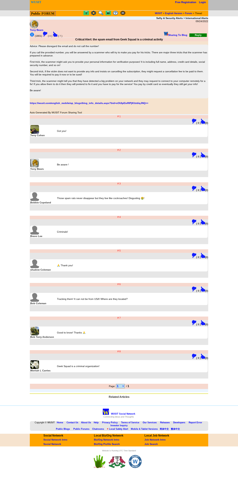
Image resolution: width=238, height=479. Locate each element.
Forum (188, 13)
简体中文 (164, 429)
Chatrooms (98, 429)
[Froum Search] (100, 14)
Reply (198, 35)
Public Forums (81, 429)
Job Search (151, 444)
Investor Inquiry (119, 425)
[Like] (55, 34)
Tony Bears (36, 30)
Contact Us (72, 422)
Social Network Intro (55, 439)
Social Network (52, 444)
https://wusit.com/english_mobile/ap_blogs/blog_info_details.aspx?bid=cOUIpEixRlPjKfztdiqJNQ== (89, 103)
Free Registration (185, 2)
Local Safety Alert (117, 429)
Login (202, 2)
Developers (179, 422)
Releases (165, 422)
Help (96, 422)
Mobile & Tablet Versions (144, 429)
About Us (86, 422)
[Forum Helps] (115, 13)
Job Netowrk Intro (155, 439)
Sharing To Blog (177, 35)
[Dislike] (45, 34)
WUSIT (158, 13)
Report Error (195, 422)
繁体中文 (175, 429)
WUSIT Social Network (119, 413)
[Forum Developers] (122, 13)
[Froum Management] (93, 14)
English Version (173, 13)
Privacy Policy (110, 422)
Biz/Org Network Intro (106, 439)
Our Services (150, 422)
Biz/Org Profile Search (107, 444)
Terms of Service (130, 422)
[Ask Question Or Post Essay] (86, 14)
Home (60, 422)
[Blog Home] (108, 13)
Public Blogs (63, 429)
